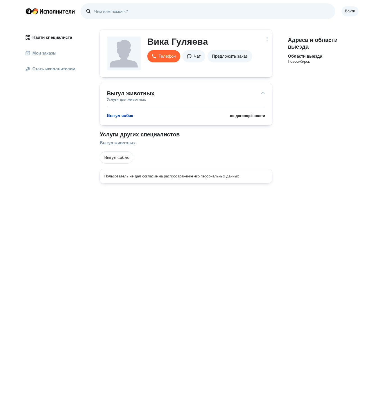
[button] (163, 56)
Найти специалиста (52, 37)
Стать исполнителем (53, 68)
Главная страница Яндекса (29, 11)
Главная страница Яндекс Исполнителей (50, 11)
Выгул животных (117, 142)
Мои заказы (44, 53)
